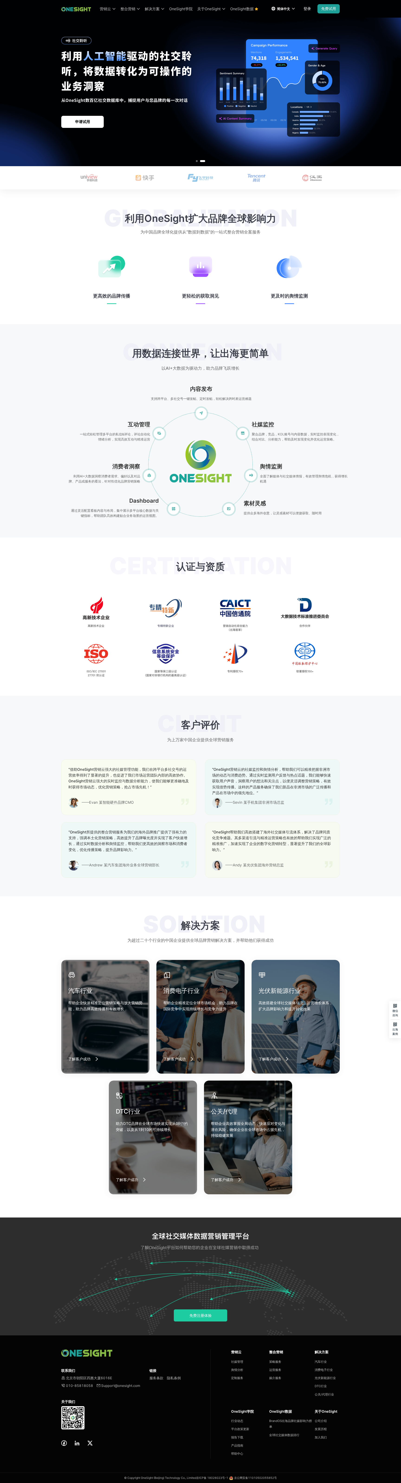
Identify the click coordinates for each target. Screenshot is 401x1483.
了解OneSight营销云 (82, 121)
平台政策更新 (240, 1429)
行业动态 (237, 1421)
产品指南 (237, 1445)
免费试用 (328, 8)
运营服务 (275, 1370)
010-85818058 (77, 1385)
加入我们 (321, 1437)
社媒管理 (237, 1361)
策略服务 (275, 1361)
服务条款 (156, 1378)
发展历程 (321, 1429)
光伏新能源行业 (325, 1378)
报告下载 (237, 1437)
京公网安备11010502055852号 (255, 1478)
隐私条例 (174, 1378)
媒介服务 (275, 1378)
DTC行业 (321, 1386)
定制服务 (237, 1378)
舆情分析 (237, 1370)
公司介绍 (321, 1421)
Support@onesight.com (118, 1385)
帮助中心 (237, 1453)
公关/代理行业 (324, 1394)
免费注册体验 (200, 1315)
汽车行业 (321, 1361)
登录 (307, 8)
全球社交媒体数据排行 (284, 1435)
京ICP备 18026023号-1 (212, 1478)
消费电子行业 (324, 1370)
